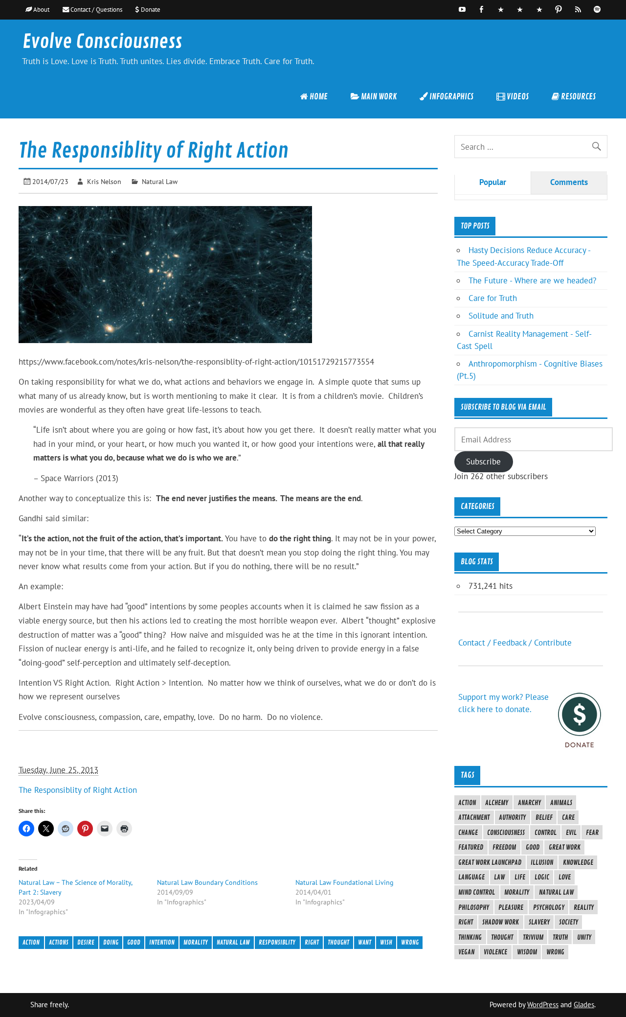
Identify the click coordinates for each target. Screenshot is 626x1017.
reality (584, 907)
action (31, 942)
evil (571, 832)
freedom (504, 847)
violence (495, 952)
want (364, 942)
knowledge (578, 862)
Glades (584, 1004)
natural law (233, 942)
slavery (539, 922)
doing (110, 942)
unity (584, 937)
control (546, 832)
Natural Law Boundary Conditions (207, 882)
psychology (548, 907)
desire (85, 942)
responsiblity (277, 942)
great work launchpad (489, 862)
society (568, 922)
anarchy (529, 802)
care (568, 817)
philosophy (473, 907)
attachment (474, 817)
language (471, 877)
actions (58, 942)
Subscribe (483, 461)
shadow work (500, 922)
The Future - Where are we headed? (532, 280)
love (565, 877)
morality (195, 942)
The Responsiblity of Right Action (78, 790)
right (312, 942)
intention (162, 942)
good (133, 942)
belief (544, 817)
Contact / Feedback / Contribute (515, 642)
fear (592, 832)
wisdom (527, 952)
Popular (492, 182)
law (499, 877)
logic (542, 877)
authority (512, 817)
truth (560, 937)
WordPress (543, 1004)
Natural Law (160, 181)
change (468, 832)
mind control (476, 892)
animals (561, 802)
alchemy (496, 802)
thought (338, 942)
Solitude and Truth (501, 315)
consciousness (506, 832)
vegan (466, 952)
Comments (569, 182)
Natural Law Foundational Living (344, 882)
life (519, 877)
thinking (470, 937)
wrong (410, 942)
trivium (533, 937)
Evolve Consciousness (102, 42)
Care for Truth (493, 298)
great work (565, 847)
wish (386, 942)
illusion (542, 862)
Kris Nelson (104, 181)
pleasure (510, 907)
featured (470, 847)
